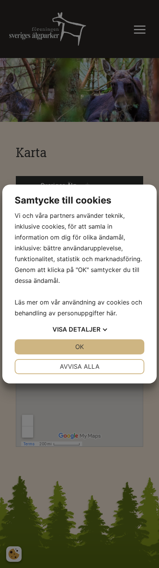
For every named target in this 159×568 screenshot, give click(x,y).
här (111, 313)
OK (79, 347)
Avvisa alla (80, 366)
